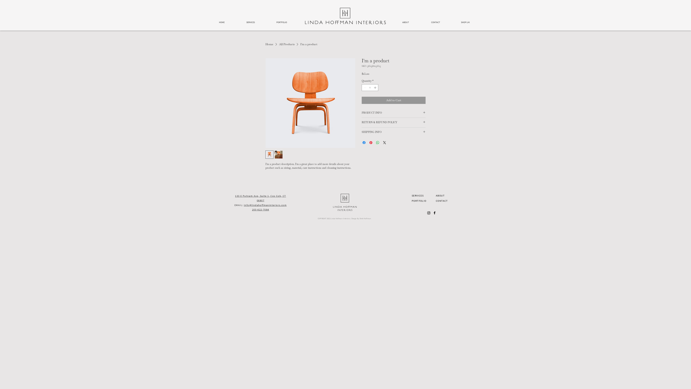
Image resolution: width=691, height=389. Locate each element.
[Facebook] (435, 213)
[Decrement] (364, 87)
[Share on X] (384, 142)
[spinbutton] (370, 87)
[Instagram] (429, 213)
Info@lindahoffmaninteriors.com (265, 205)
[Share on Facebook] (364, 142)
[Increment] (375, 87)
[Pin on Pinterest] (371, 142)
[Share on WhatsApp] (378, 142)
